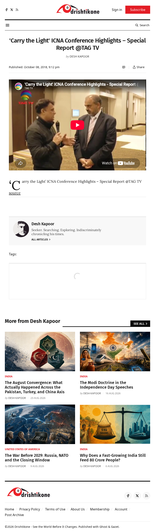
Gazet (115, 527)
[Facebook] (6, 9)
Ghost (103, 527)
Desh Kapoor (79, 56)
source (15, 193)
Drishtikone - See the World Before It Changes (46, 527)
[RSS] (17, 9)
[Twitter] (11, 9)
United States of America (22, 449)
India (9, 376)
